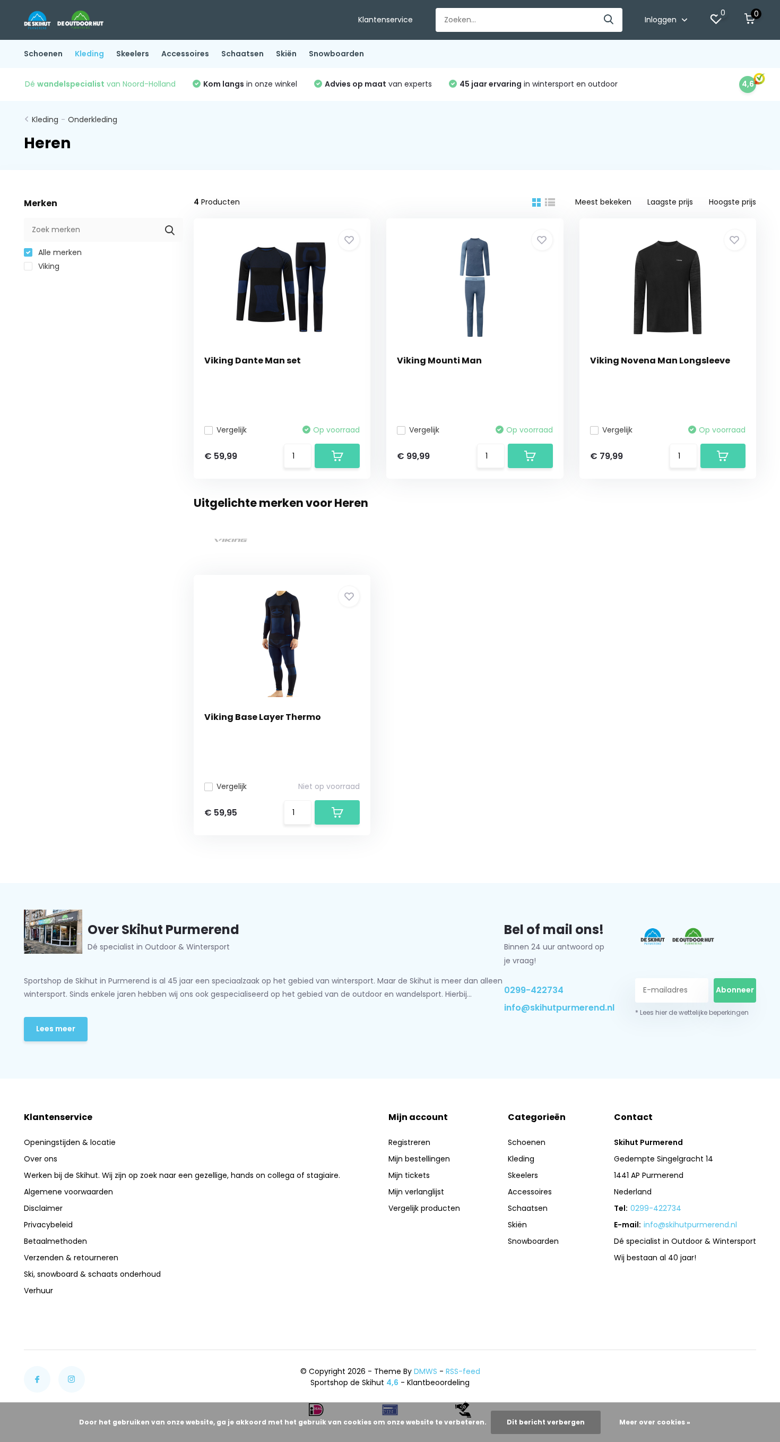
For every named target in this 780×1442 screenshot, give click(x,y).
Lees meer (55, 1028)
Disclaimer (43, 1208)
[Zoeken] (609, 20)
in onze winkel (250, 84)
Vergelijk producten (424, 1208)
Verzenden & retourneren (71, 1257)
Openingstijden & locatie (70, 1142)
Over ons (40, 1158)
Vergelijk (231, 430)
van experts (378, 84)
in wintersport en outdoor (539, 84)
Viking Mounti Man (439, 360)
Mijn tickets (409, 1175)
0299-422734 (534, 990)
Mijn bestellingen (419, 1158)
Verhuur (38, 1290)
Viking (47, 266)
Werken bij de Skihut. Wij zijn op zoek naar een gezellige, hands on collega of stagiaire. (182, 1175)
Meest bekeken (603, 202)
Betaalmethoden (55, 1241)
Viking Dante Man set (252, 360)
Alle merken (59, 252)
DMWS (425, 1371)
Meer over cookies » (654, 1422)
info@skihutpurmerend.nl (557, 1008)
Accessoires (185, 53)
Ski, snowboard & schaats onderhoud (92, 1274)
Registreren (409, 1142)
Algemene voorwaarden (68, 1191)
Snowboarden (336, 53)
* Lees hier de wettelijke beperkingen (692, 1012)
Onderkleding (92, 119)
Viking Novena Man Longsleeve (660, 360)
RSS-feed (463, 1371)
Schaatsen (242, 53)
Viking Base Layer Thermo (262, 717)
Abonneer (735, 990)
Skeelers (132, 53)
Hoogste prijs (732, 202)
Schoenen (43, 53)
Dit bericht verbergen (546, 1422)
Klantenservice (385, 19)
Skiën (286, 53)
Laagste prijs (670, 202)
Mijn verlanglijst (416, 1191)
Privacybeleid (48, 1224)
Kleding (89, 53)
